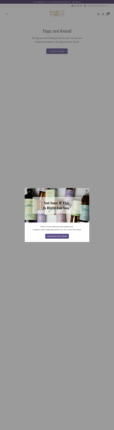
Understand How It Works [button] (57, 236)
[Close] (86, 190)
